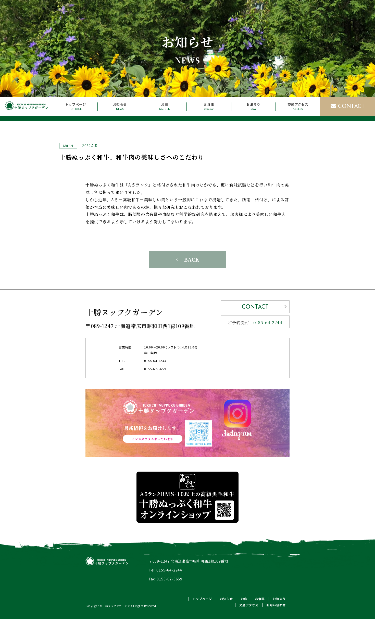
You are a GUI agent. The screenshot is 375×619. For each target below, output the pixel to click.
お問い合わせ (276, 605)
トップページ (75, 106)
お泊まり (253, 106)
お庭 (164, 106)
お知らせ (120, 106)
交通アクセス (298, 106)
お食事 (209, 106)
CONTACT (350, 107)
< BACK (187, 259)
